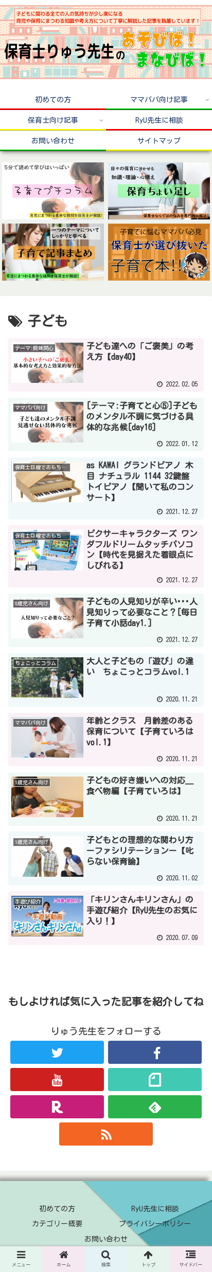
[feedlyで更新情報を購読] (155, 1106)
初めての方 (57, 1208)
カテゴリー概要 (57, 1223)
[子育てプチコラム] (53, 190)
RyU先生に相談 (155, 1208)
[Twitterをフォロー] (57, 1052)
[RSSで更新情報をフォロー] (106, 1134)
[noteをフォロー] (155, 1079)
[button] (191, 987)
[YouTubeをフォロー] (57, 1079)
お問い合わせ (106, 1239)
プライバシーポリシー (155, 1223)
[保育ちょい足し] (159, 190)
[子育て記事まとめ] (53, 252)
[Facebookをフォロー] (155, 1052)
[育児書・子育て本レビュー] (159, 252)
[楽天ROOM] (57, 1106)
